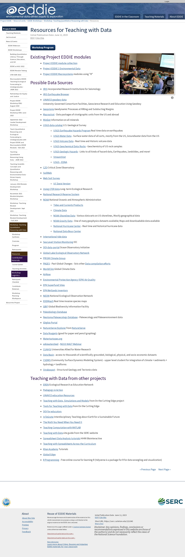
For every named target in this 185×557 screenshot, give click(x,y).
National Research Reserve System (61, 194)
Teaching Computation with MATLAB (62, 427)
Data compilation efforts (97, 263)
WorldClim (48, 269)
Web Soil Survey (51, 178)
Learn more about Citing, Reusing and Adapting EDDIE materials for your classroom (67, 545)
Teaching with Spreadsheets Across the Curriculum (69, 443)
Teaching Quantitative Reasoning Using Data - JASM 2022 (16, 156)
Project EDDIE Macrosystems (58, 74)
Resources (16, 254)
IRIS (45, 89)
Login (167, 1)
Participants (16, 249)
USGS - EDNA (60, 162)
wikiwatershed (50, 344)
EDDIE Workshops (35, 21)
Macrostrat (48, 114)
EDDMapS (48, 301)
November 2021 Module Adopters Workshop (16, 196)
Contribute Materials (16, 287)
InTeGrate (48, 416)
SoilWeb (47, 173)
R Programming (51, 459)
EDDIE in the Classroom (127, 16)
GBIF (45, 306)
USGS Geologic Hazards (65, 151)
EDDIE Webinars (14, 45)
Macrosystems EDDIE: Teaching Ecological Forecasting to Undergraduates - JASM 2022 (18, 84)
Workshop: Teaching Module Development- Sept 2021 (18, 207)
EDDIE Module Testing (18, 70)
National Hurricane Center (67, 226)
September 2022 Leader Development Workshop (18, 122)
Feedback (26, 531)
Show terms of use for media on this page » (61, 538)
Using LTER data (51, 189)
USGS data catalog (53, 125)
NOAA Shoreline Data (64, 215)
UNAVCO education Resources (58, 395)
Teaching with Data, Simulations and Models (66, 400)
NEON (46, 295)
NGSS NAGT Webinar (71, 344)
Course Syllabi (17, 264)
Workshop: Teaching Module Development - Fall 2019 (18, 217)
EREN (46, 384)
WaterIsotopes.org (52, 338)
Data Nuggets (50, 333)
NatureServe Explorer (54, 328)
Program (15, 245)
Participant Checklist (16, 280)
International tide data (55, 236)
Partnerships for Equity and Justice (18, 95)
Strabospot (49, 369)
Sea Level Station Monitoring (58, 242)
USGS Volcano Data (63, 141)
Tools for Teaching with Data (57, 406)
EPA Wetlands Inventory (55, 290)
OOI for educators (52, 411)
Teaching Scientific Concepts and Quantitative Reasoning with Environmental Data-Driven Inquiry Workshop (18, 172)
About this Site (28, 518)
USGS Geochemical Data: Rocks (69, 146)
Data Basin (48, 354)
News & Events (20, 21)
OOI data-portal (51, 247)
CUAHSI (47, 349)
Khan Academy (50, 449)
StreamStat (59, 157)
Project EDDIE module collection (60, 63)
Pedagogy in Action (53, 390)
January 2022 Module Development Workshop (18, 186)
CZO (45, 167)
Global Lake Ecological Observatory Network (66, 253)
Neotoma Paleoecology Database (60, 317)
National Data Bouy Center (67, 231)
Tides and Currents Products (68, 205)
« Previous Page (148, 469)
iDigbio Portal (50, 322)
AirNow (47, 274)
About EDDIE (176, 16)
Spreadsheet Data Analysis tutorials (61, 438)
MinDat (47, 119)
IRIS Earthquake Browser (56, 94)
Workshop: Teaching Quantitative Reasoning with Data (66, 21)
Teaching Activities (19, 269)
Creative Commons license (82, 527)
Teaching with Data (53, 433)
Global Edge (49, 454)
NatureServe (78, 328)
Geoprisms (48, 109)
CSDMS (47, 360)
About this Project (13, 302)
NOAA (46, 199)
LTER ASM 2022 (15, 75)
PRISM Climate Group (54, 258)
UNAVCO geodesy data (54, 99)
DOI (32, 38)
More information (53, 542)
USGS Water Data (62, 136)
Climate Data (60, 210)
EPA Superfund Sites (54, 285)
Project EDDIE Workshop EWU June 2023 (18, 112)
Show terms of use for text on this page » (60, 534)
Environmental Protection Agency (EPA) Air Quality (69, 279)
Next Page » (164, 469)
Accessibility (27, 521)
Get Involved (11, 37)
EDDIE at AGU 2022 (17, 66)
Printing (25, 525)
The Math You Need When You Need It (62, 422)
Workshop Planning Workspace (16, 295)
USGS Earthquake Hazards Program (71, 130)
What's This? (99, 524)
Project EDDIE (6, 21)
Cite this (40, 38)
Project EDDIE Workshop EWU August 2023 (16, 103)
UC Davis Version (61, 183)
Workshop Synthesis (16, 235)
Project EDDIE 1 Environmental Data (61, 68)
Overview (15, 241)
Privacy (25, 528)
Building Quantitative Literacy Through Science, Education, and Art (18, 58)
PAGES (46, 263)
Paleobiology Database (55, 312)
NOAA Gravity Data (62, 220)
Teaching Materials (154, 16)
